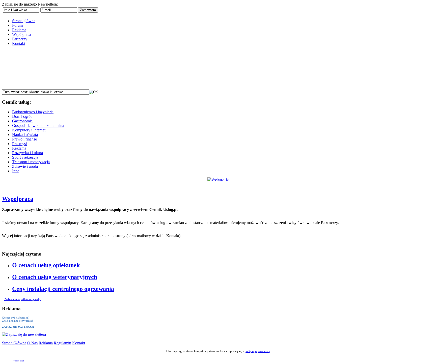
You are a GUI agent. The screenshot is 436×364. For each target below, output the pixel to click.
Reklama (46, 343)
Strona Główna (14, 343)
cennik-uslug (18, 361)
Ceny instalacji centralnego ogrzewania (63, 289)
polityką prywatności (257, 351)
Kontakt (78, 343)
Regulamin (62, 343)
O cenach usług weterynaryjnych (54, 277)
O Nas (32, 343)
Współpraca (17, 198)
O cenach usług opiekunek (46, 265)
